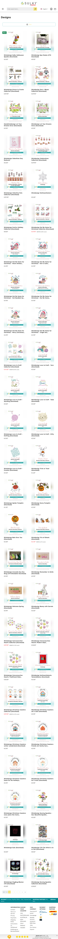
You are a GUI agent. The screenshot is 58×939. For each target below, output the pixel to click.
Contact (13, 909)
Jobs (31, 925)
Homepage (33, 915)
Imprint (32, 929)
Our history (33, 927)
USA (21, 913)
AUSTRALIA (23, 917)
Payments (13, 917)
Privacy (13, 915)
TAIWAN (22, 927)
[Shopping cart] (55, 9)
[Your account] (51, 9)
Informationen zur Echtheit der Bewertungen (41, 938)
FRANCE (22, 925)
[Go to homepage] (29, 4)
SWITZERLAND (24, 915)
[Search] (35, 9)
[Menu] (3, 9)
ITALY (21, 923)
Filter (30, 24)
